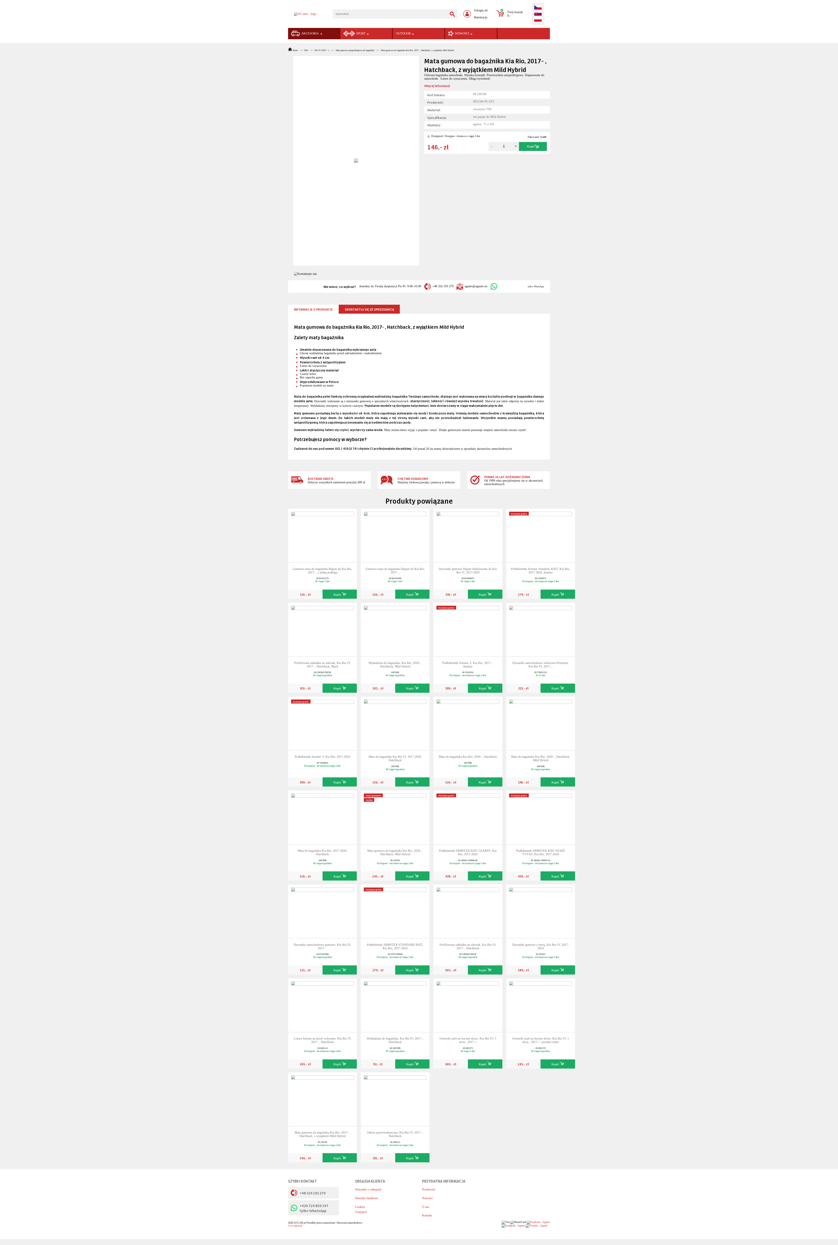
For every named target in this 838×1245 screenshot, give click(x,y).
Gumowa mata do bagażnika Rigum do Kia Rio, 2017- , (395, 570)
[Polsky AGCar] (538, 19)
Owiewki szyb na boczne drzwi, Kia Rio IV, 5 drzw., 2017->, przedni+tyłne (540, 1040)
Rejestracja (480, 17)
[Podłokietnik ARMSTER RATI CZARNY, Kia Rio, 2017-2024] (467, 817)
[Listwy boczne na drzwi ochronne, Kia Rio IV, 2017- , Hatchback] (322, 1005)
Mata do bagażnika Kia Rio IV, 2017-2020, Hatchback (395, 758)
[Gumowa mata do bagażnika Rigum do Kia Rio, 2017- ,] (395, 535)
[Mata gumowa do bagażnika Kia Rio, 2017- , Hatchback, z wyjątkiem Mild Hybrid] (322, 1098)
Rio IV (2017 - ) (322, 50)
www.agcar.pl (295, 1225)
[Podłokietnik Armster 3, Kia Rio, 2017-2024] (322, 723)
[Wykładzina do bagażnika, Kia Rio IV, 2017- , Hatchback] (395, 1005)
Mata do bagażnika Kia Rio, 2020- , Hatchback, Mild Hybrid (540, 758)
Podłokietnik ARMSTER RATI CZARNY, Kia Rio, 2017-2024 (467, 852)
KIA (306, 50)
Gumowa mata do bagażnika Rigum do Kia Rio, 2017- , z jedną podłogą (322, 570)
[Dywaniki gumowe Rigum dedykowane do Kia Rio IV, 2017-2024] (467, 535)
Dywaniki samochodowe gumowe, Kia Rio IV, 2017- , (322, 946)
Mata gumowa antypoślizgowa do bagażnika (355, 50)
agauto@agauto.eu (476, 286)
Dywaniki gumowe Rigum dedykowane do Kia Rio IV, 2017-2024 (468, 570)
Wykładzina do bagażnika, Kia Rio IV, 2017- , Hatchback (395, 1040)
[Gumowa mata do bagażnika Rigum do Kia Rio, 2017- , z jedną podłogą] (322, 535)
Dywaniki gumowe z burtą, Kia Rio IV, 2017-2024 (540, 946)
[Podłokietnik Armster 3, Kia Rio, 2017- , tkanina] (467, 629)
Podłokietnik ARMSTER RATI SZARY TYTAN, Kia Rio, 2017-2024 (540, 852)
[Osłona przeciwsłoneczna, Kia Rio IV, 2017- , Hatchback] (395, 1098)
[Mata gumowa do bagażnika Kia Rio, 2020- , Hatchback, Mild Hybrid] (395, 817)
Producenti (428, 1189)
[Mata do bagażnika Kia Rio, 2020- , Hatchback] (467, 723)
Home (295, 50)
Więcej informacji (437, 85)
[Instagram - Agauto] (513, 1225)
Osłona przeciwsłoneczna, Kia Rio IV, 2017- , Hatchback (395, 1134)
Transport (361, 1212)
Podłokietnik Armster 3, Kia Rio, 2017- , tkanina (467, 664)
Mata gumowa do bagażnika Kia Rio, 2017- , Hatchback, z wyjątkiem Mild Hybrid (417, 50)
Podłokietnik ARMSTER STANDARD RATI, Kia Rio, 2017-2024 (395, 946)
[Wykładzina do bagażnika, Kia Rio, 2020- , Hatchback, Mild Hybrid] (395, 629)
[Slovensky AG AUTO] (538, 14)
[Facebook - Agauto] (538, 1222)
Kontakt (427, 1215)
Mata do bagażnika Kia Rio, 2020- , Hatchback (468, 756)
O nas (425, 1207)
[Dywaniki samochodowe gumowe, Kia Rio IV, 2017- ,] (322, 911)
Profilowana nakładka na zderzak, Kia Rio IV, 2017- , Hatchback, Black (322, 664)
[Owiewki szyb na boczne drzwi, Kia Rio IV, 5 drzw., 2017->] (467, 1005)
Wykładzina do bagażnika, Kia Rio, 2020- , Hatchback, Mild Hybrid (395, 664)
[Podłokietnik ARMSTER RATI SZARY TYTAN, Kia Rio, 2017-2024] (540, 817)
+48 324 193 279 (442, 286)
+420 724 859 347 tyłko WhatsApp (314, 1208)
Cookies (360, 1207)
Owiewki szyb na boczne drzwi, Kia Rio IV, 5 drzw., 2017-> (468, 1040)
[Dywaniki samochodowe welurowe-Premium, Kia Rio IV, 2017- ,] (540, 629)
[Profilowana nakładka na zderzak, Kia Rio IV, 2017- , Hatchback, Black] (322, 629)
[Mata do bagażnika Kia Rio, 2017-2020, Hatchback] (322, 817)
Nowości (427, 1198)
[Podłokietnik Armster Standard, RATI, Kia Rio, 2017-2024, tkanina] (540, 535)
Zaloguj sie (481, 10)
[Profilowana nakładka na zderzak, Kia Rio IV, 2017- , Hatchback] (467, 911)
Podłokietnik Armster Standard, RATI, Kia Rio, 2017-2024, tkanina (540, 570)
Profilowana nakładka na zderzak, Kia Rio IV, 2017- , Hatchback (468, 946)
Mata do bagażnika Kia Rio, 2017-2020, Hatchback (322, 852)
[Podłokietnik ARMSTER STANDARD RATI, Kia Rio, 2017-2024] (395, 911)
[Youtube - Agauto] (537, 1225)
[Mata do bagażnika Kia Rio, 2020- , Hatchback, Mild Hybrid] (540, 723)
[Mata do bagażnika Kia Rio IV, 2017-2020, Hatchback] (395, 723)
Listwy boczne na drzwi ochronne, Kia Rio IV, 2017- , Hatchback (322, 1040)
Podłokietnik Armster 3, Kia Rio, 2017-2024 (322, 756)
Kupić (531, 146)
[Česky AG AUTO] (538, 7)
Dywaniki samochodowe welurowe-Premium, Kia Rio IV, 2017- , (540, 664)
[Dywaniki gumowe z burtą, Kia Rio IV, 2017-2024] (540, 911)
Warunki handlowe (366, 1198)
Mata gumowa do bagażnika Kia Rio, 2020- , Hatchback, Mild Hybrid (395, 852)
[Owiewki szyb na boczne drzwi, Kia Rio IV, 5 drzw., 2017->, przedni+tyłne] (540, 1005)
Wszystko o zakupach (368, 1189)
